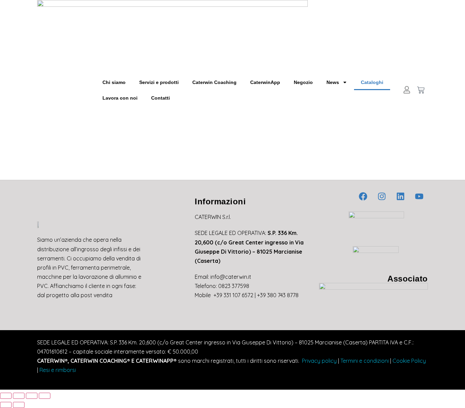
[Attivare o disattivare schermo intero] (19, 396)
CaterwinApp (265, 82)
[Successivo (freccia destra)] (19, 405)
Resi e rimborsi (57, 370)
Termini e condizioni (364, 360)
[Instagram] (381, 196)
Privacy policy (319, 360)
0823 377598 (233, 286)
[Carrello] (421, 90)
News (332, 82)
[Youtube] (419, 196)
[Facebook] (363, 196)
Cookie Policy (409, 360)
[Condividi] (31, 396)
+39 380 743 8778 (278, 295)
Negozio (303, 82)
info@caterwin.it (230, 276)
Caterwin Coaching (214, 82)
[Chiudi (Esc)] (44, 396)
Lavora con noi (120, 98)
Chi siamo (114, 82)
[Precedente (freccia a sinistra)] (6, 405)
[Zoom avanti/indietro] (6, 396)
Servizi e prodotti (159, 82)
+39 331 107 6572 (233, 295)
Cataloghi (372, 82)
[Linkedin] (400, 196)
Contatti (160, 98)
